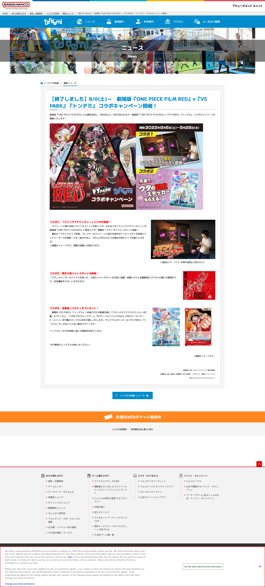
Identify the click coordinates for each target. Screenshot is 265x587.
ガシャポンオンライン (151, 492)
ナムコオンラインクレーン (153, 481)
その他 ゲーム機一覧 (104, 534)
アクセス (178, 21)
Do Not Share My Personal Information (203, 566)
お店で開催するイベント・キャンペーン (202, 488)
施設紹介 (119, 21)
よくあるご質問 (211, 21)
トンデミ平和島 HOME (54, 21)
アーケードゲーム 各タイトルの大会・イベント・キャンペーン (202, 497)
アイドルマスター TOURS (106, 481)
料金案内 (149, 21)
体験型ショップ (55, 497)
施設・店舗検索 (55, 481)
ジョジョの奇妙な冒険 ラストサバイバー (110, 500)
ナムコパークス (193, 481)
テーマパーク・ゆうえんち (61, 492)
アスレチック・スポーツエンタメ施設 (64, 520)
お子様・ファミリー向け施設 (62, 527)
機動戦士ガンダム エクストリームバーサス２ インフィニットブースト (110, 489)
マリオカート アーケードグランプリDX (110, 519)
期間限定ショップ (56, 508)
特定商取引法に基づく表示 (142, 429)
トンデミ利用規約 (119, 429)
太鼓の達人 (99, 507)
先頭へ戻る (259, 464)
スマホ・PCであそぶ (148, 475)
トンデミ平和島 (51, 82)
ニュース (90, 21)
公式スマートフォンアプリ (153, 497)
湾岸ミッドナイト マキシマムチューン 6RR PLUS (110, 528)
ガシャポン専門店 (56, 513)
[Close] (260, 566)
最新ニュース (70, 82)
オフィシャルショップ (59, 502)
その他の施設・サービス (60, 532)
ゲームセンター (55, 486)
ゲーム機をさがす (100, 475)
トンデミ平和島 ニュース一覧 (134, 395)
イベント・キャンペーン (195, 475)
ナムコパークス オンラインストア (156, 486)
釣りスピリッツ (101, 512)
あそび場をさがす (54, 475)
